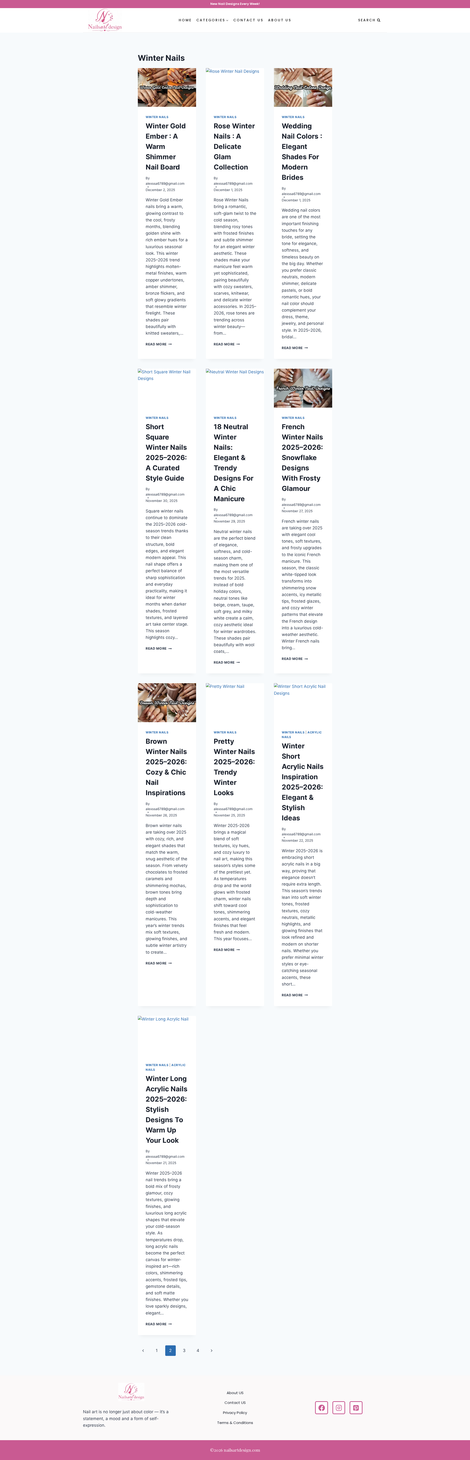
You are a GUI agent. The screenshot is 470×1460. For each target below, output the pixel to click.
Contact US (248, 20)
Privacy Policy (235, 1412)
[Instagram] (338, 1407)
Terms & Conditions (235, 1422)
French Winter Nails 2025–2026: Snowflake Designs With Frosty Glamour (302, 458)
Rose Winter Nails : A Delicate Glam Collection (234, 146)
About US (279, 20)
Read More (159, 344)
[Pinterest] (356, 1407)
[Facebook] (321, 1407)
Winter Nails (157, 117)
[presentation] (167, 87)
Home (185, 20)
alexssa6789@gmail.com (165, 183)
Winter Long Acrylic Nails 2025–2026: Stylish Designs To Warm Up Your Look (167, 1109)
